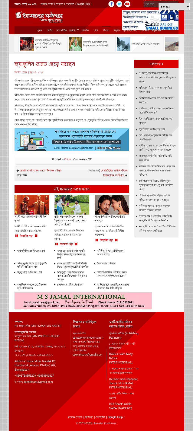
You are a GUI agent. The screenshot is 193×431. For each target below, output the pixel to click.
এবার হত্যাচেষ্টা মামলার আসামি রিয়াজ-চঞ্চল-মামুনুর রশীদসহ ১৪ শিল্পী (71, 254)
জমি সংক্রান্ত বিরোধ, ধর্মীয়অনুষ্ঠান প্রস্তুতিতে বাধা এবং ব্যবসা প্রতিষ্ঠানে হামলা (156, 185)
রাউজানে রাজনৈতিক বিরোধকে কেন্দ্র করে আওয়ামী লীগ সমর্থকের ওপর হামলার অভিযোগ (157, 170)
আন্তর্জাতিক (62, 30)
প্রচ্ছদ (39, 30)
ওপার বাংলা (144, 30)
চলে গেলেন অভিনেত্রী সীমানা (70, 284)
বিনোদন (106, 30)
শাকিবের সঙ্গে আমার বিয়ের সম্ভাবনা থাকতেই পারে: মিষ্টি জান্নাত (113, 286)
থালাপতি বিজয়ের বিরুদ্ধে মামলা (31, 250)
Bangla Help (83, 3)
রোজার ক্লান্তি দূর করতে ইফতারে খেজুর (40, 170)
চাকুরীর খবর (156, 30)
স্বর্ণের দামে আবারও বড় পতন (152, 129)
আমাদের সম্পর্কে (47, 3)
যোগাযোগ (59, 3)
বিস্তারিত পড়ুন (26, 235)
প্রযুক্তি (116, 30)
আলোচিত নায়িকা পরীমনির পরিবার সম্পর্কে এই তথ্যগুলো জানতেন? (112, 273)
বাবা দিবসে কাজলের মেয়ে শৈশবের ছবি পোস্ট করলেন (31, 286)
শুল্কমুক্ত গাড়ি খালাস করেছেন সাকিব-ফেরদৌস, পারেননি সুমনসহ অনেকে (72, 275)
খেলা (96, 30)
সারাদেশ (72, 30)
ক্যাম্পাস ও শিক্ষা (130, 30)
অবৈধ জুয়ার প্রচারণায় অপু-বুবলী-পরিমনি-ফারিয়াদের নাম (32, 265)
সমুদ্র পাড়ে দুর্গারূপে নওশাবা (29, 272)
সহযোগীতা (70, 3)
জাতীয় (50, 30)
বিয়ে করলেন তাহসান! (106, 263)
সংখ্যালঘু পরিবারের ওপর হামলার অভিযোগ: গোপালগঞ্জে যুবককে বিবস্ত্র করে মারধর (157, 77)
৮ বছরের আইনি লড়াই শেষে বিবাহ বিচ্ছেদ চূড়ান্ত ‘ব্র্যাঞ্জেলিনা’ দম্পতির (72, 265)
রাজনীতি (85, 30)
